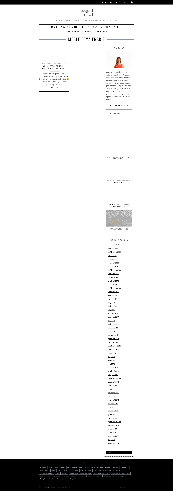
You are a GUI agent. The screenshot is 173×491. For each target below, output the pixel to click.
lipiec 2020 (112, 255)
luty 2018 (111, 309)
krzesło (65, 470)
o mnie (57, 473)
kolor (41, 470)
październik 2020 (114, 252)
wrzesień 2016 (113, 349)
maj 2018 (111, 302)
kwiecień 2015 (113, 400)
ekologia (107, 467)
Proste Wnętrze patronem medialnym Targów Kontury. (119, 229)
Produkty (45, 63)
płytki (123, 473)
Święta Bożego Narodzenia (77, 479)
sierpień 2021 (113, 248)
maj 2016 (111, 356)
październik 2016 (114, 345)
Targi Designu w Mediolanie (69, 476)
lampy (76, 470)
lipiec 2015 (112, 389)
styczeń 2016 (113, 367)
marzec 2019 (113, 277)
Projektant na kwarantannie (119, 135)
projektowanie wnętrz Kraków (101, 473)
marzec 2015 (113, 403)
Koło (59, 470)
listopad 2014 (113, 418)
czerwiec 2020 (113, 259)
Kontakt (102, 31)
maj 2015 (111, 396)
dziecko (93, 467)
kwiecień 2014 (113, 443)
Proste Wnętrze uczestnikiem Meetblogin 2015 (119, 205)
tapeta (48, 476)
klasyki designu (124, 467)
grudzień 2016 (113, 338)
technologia (91, 476)
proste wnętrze (116, 473)
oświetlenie (64, 473)
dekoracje (62, 467)
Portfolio (120, 26)
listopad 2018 (113, 284)
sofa (128, 473)
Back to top (123, 487)
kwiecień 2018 (113, 306)
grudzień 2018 (113, 281)
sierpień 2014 (113, 428)
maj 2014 (111, 439)
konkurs (47, 470)
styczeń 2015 (113, 410)
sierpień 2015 (113, 385)
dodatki (87, 467)
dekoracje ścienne (72, 467)
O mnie (73, 26)
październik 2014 (114, 421)
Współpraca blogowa (79, 31)
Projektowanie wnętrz (95, 26)
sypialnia (42, 476)
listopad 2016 (113, 342)
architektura (43, 467)
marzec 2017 (113, 327)
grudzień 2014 (113, 414)
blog (56, 467)
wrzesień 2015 (113, 382)
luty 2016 (111, 364)
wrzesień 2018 (113, 291)
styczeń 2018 (113, 313)
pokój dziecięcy (74, 473)
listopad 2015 (113, 374)
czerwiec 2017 (113, 317)
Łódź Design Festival (56, 479)
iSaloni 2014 (115, 467)
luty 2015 (111, 407)
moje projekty (119, 470)
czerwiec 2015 (113, 392)
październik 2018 (114, 288)
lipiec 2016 (112, 353)
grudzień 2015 (113, 371)
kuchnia (71, 470)
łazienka (66, 479)
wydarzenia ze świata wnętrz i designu (114, 476)
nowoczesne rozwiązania (46, 473)
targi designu (56, 476)
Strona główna (56, 26)
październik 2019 (114, 270)
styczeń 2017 (113, 335)
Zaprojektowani (44, 479)
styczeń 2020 (113, 266)
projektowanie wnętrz (85, 473)
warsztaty (99, 476)
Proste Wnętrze (55, 71)
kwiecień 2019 (113, 273)
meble (90, 470)
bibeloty (51, 467)
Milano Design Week (108, 470)
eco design (100, 467)
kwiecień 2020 (113, 262)
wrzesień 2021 (113, 244)
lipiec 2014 (112, 432)
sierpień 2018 (113, 295)
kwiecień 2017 (113, 324)
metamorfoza (97, 470)
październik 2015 (114, 378)
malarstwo (83, 470)
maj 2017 (111, 320)
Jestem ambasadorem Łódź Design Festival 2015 (119, 181)
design (80, 467)
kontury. (53, 470)
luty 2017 (111, 331)
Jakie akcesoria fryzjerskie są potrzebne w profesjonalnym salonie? (54, 67)
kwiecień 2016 (113, 360)
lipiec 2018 (112, 299)
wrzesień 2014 (113, 425)
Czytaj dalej (54, 87)
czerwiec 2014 (113, 436)
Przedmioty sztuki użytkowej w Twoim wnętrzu (119, 158)
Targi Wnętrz (82, 476)
